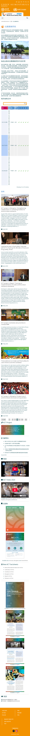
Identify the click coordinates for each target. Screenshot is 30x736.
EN (21, 2)
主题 (11, 21)
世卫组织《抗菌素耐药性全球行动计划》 (11, 701)
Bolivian (15, 499)
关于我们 (4, 712)
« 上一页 (3, 419)
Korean (18, 498)
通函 (18, 710)
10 (22, 419)
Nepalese (3, 499)
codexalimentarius (5, 21)
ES (28, 2)
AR (16, 2)
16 (25, 419)
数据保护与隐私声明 (8, 719)
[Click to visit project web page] (12, 430)
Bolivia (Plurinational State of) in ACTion (14, 567)
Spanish (14, 498)
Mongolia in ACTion (9, 574)
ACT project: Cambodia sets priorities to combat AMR (13, 323)
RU (26, 2)
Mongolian (8, 499)
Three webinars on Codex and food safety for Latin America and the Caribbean (15, 361)
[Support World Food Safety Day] (12, 14)
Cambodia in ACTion (9, 569)
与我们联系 (4, 710)
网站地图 (19, 712)
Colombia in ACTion (9, 571)
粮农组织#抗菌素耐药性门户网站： (10, 699)
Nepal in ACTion (8, 576)
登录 (5, 723)
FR (23, 2)
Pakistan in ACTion (9, 578)
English (12, 608)
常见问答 (4, 715)
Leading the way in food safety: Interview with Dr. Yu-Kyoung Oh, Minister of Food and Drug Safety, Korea (15, 247)
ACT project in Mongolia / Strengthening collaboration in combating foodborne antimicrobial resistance (13, 209)
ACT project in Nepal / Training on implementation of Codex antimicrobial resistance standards (13, 284)
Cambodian (23, 498)
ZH (19, 2)
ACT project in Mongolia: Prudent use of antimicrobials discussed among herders (13, 397)
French (10, 498)
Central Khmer (24, 560)
